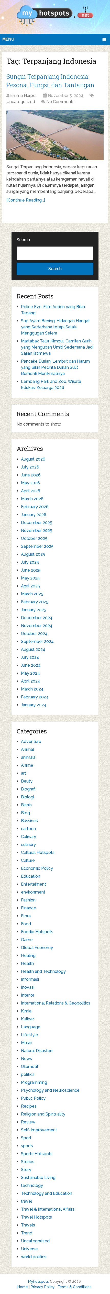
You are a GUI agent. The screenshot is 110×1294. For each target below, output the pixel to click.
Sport (26, 1137)
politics (28, 1074)
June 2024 (31, 665)
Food (26, 923)
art (23, 773)
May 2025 (30, 578)
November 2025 (36, 530)
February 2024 (35, 697)
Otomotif (30, 1066)
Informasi (30, 979)
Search (23, 239)
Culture (28, 860)
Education (30, 876)
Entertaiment (33, 884)
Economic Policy (37, 868)
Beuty (26, 781)
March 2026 (32, 498)
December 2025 (36, 522)
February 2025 (34, 601)
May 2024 (30, 673)
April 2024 (30, 681)
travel (26, 1201)
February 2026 (35, 506)
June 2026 (31, 475)
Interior (27, 995)
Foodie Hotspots (37, 931)
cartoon (28, 828)
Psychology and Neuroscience (50, 1090)
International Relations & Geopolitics (55, 1003)
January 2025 (33, 609)
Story (26, 1169)
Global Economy (37, 947)
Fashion (28, 900)
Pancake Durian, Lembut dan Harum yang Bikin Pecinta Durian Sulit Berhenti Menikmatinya (55, 367)
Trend (26, 1233)
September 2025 (37, 546)
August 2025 (33, 554)
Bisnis (26, 804)
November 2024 (36, 625)
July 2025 (30, 562)
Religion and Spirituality (43, 1114)
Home (22, 1287)
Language (30, 1026)
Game (27, 939)
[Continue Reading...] (25, 200)
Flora (26, 915)
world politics (33, 1256)
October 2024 (34, 633)
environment (33, 892)
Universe (29, 1248)
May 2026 (30, 483)
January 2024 (33, 704)
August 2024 (33, 649)
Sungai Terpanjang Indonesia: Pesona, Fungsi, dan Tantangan (50, 80)
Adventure (31, 741)
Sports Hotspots (36, 1153)
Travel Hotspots (36, 1217)
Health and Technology (43, 971)
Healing (28, 955)
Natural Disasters (37, 1050)
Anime (27, 765)
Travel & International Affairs (47, 1209)
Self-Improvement (39, 1130)
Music (26, 1042)
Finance (28, 908)
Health (27, 963)
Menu (8, 39)
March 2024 (32, 689)
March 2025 (32, 594)
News (26, 1058)
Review (28, 1122)
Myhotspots (38, 1281)
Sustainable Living (38, 1177)
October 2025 (34, 538)
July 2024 (30, 657)
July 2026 (30, 467)
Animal (27, 749)
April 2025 (30, 586)
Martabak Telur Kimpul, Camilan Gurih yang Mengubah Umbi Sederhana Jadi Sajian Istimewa (57, 347)
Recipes (29, 1106)
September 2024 (37, 641)
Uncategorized (20, 101)
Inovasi (27, 987)
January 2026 (33, 514)
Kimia (26, 1011)
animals (28, 757)
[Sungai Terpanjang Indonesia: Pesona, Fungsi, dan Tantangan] (55, 135)
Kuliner (27, 1019)
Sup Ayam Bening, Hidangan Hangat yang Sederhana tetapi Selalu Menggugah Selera (55, 327)
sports (27, 1145)
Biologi (27, 797)
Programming (34, 1082)
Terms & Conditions (74, 1287)
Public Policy (33, 1098)
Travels (28, 1225)
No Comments (60, 101)
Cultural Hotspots (37, 852)
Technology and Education (46, 1193)
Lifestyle (29, 1034)
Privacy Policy (43, 1287)
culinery (28, 844)
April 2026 (30, 490)
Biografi (28, 789)
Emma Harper (23, 95)
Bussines (29, 820)
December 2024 (36, 617)
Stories (27, 1161)
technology (32, 1185)
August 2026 (33, 459)
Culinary (28, 836)
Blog (25, 812)
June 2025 (30, 570)
